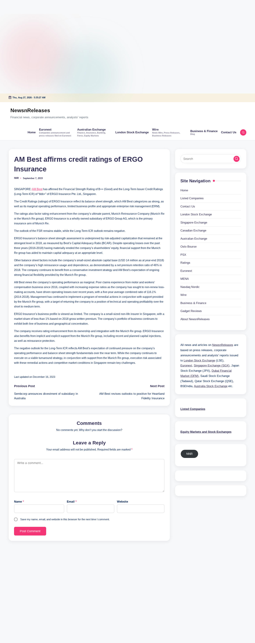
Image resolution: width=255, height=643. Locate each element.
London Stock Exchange (196, 214)
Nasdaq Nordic (190, 286)
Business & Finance (193, 303)
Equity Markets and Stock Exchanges (205, 431)
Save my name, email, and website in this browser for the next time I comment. (65, 519)
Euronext (186, 270)
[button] (236, 159)
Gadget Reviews (191, 311)
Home (184, 190)
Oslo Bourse (188, 246)
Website (122, 501)
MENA (184, 278)
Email (72, 501)
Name (19, 501)
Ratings (185, 262)
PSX (183, 254)
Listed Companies (192, 198)
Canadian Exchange (193, 230)
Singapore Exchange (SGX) (212, 365)
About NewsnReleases (195, 319)
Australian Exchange (193, 238)
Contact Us (187, 206)
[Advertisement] (21, 21)
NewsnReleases (30, 110)
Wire (183, 295)
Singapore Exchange (193, 222)
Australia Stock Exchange (210, 386)
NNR (189, 453)
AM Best (37, 189)
